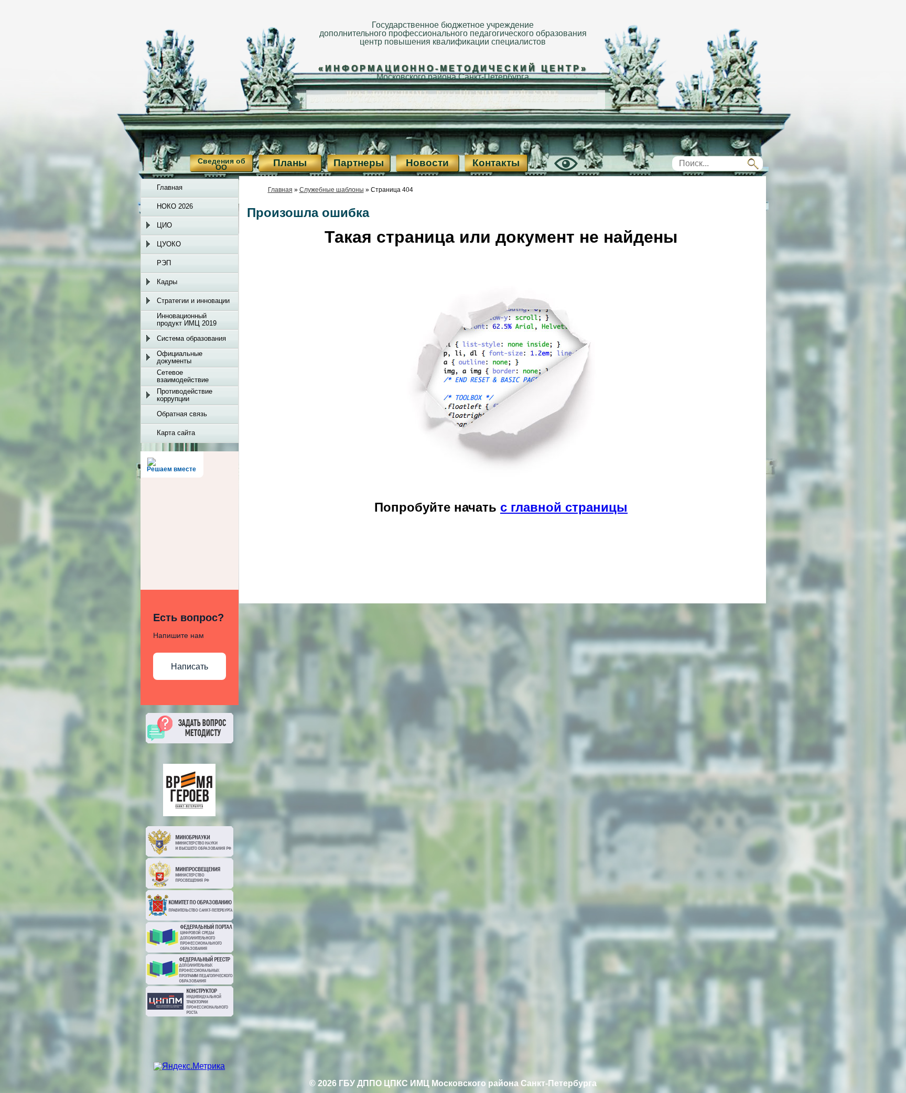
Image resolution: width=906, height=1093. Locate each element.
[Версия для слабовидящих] (554, 172)
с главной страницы (564, 507)
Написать (189, 666)
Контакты (496, 162)
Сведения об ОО (221, 164)
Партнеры (358, 162)
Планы (290, 162)
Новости (427, 162)
